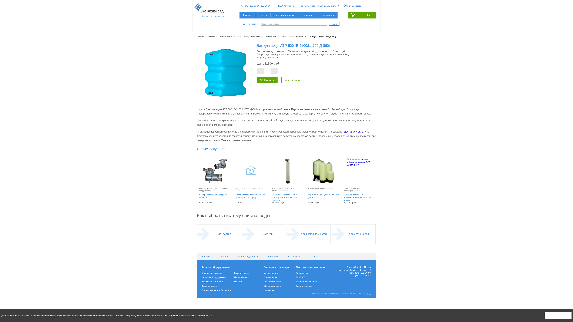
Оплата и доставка (284, 15)
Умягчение (269, 290)
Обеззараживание (272, 286)
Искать (334, 24)
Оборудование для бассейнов (216, 290)
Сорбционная (270, 277)
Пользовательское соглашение (324, 294)
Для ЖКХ (268, 234)
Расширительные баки (212, 281)
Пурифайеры (240, 277)
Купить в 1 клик (292, 80)
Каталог (247, 15)
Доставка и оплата (355, 131)
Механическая (271, 273)
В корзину (269, 80)
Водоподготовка (209, 286)
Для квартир (224, 234)
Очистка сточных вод (211, 273)
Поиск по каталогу (250, 24)
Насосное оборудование (213, 277)
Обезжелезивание (272, 281)
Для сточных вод (359, 234)
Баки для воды (241, 273)
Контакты (308, 15)
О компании (327, 15)
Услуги (263, 15)
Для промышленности (314, 234)
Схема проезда (353, 6)
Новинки (238, 281)
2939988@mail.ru (286, 6)
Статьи (314, 256)
